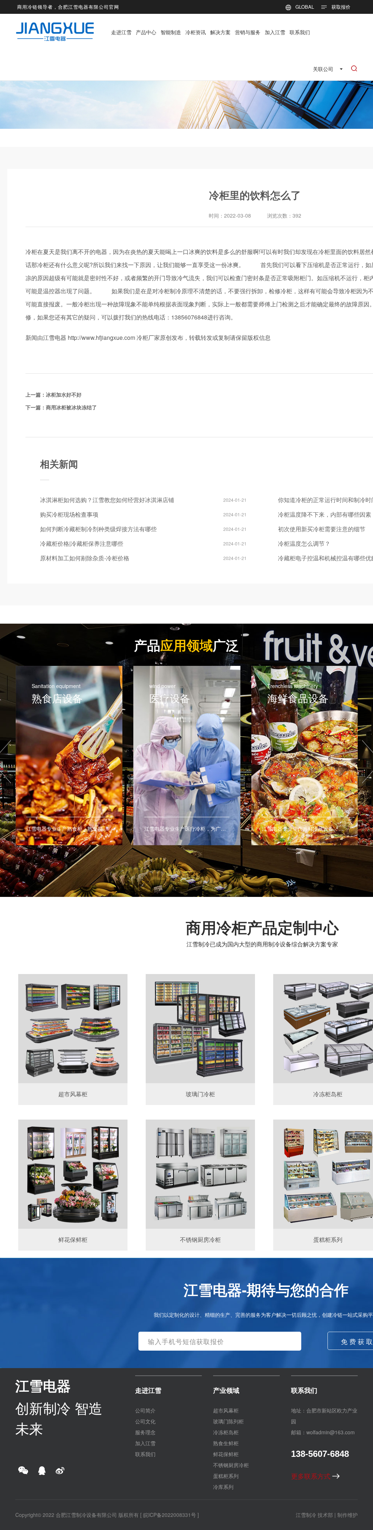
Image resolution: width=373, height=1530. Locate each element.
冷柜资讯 (195, 32)
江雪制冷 (306, 1514)
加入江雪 (275, 32)
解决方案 (220, 32)
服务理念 (145, 1432)
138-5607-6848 (320, 1454)
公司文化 (145, 1421)
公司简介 (145, 1410)
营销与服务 (247, 32)
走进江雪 (121, 32)
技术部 (325, 1514)
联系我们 (300, 32)
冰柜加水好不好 (64, 394)
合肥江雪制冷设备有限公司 (86, 1514)
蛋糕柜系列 (226, 1475)
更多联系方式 (311, 1476)
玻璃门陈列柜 (228, 1421)
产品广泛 (186, 644)
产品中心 (146, 32)
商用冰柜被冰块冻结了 (71, 407)
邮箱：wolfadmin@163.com (323, 1432)
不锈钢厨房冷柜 (231, 1465)
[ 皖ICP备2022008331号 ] (169, 1514)
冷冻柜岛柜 (226, 1432)
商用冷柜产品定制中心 (262, 927)
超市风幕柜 (226, 1410)
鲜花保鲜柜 (226, 1454)
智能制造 (171, 32)
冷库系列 (223, 1486)
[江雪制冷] (55, 27)
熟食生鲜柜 (226, 1443)
